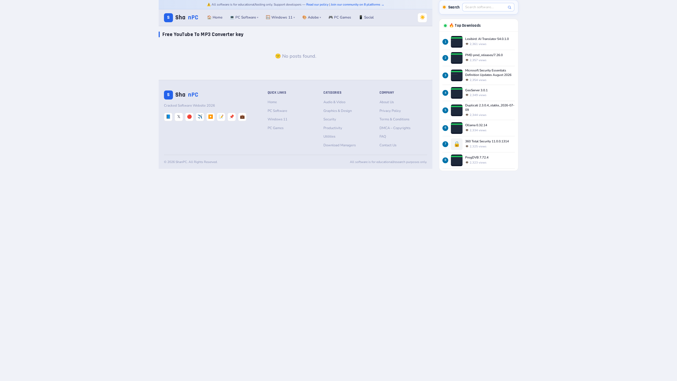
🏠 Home (214, 17)
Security (329, 119)
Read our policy (317, 4)
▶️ (210, 116)
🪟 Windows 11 (280, 17)
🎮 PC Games (339, 17)
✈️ (200, 116)
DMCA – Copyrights (394, 128)
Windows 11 (277, 119)
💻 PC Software (244, 17)
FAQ (382, 136)
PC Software (277, 110)
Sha (182, 17)
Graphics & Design (337, 110)
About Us (386, 102)
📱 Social (366, 17)
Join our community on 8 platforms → (357, 4)
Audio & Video (334, 102)
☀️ (422, 17)
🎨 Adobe (311, 17)
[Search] (509, 7)
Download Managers (339, 145)
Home (272, 102)
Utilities (329, 136)
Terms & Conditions (394, 119)
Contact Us (387, 145)
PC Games (275, 128)
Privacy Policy (390, 110)
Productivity (332, 128)
